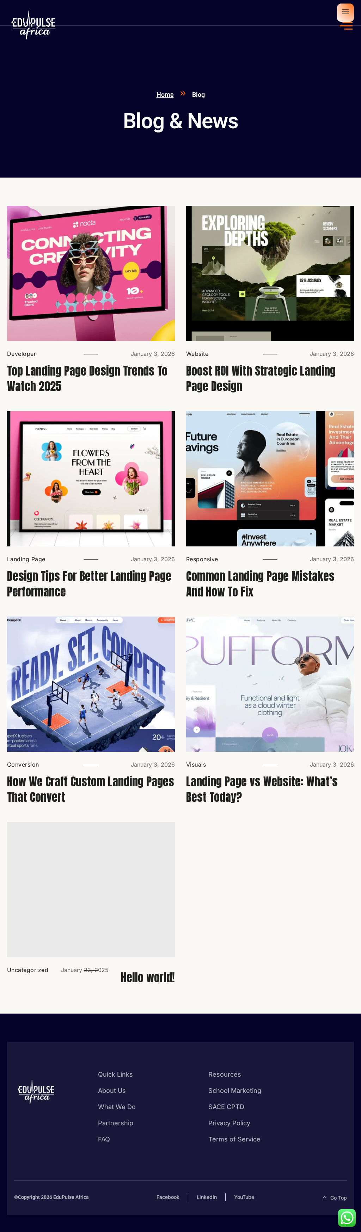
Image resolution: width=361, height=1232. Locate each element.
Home (165, 94)
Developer (21, 353)
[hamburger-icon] (346, 26)
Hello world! (148, 977)
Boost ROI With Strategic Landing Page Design (261, 378)
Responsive (202, 559)
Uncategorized (27, 969)
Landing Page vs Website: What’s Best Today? (262, 789)
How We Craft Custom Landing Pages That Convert (90, 789)
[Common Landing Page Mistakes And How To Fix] (270, 478)
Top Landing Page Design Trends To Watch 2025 (87, 378)
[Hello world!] (91, 889)
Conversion (23, 764)
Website (197, 353)
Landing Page (26, 559)
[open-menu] (345, 13)
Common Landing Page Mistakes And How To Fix (260, 584)
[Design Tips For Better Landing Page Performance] (91, 478)
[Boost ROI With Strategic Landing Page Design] (270, 273)
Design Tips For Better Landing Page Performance (89, 584)
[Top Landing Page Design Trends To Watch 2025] (91, 273)
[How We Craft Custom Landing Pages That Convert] (91, 684)
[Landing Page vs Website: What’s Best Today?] (270, 684)
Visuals (196, 764)
